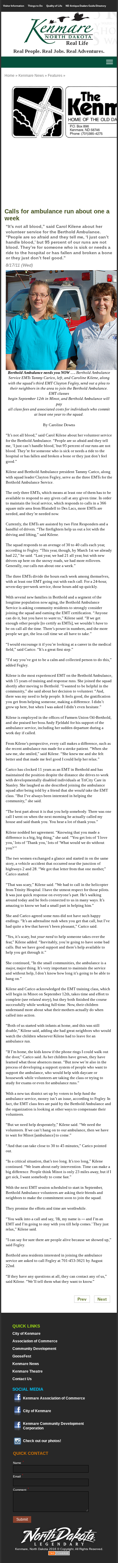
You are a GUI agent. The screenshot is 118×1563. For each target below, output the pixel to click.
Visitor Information (13, 5)
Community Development (34, 1349)
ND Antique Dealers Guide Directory (86, 5)
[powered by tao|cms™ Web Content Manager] (59, 1554)
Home (10, 75)
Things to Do (35, 5)
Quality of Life (54, 5)
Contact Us (22, 1379)
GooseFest (21, 1356)
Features (55, 75)
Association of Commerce (34, 1341)
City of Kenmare (26, 1333)
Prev (82, 1299)
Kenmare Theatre (27, 1371)
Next (102, 1299)
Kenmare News (31, 75)
